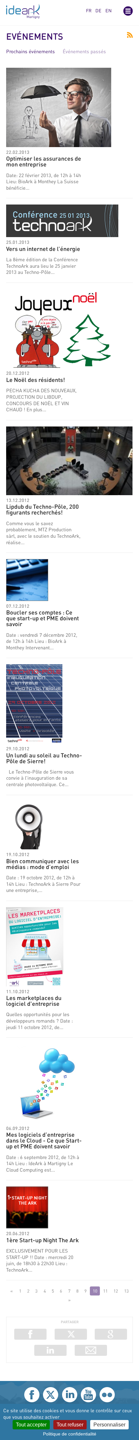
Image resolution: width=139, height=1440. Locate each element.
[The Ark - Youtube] (88, 1394)
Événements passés (84, 51)
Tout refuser (70, 1424)
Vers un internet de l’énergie (43, 248)
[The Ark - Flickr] (107, 1394)
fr (88, 10)
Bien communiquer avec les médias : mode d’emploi (42, 863)
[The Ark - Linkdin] (69, 1394)
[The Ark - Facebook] (31, 1394)
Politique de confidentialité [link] (69, 1433)
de (98, 10)
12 (115, 1291)
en (108, 10)
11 (105, 1291)
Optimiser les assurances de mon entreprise (43, 161)
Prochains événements (30, 51)
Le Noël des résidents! (35, 379)
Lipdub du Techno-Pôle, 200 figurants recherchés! (42, 509)
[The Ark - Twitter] (50, 1394)
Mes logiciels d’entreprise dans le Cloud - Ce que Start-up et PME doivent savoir (44, 1140)
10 (95, 1291)
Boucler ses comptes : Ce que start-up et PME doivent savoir (42, 618)
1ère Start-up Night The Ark (42, 1240)
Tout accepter (31, 1424)
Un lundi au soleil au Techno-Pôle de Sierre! (44, 758)
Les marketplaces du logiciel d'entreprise (33, 1000)
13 (126, 1291)
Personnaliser (109, 1424)
